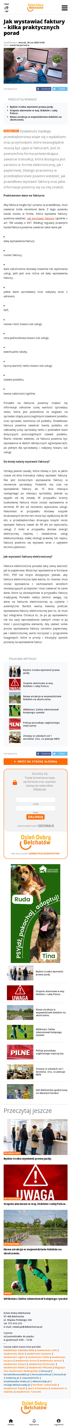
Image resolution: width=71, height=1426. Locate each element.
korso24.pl (60, 1374)
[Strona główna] (11, 1421)
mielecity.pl (12, 1377)
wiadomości (16, 1370)
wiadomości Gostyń (15, 1364)
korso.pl (46, 1370)
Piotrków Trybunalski (45, 1384)
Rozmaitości (11, 131)
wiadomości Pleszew (40, 1367)
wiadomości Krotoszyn (42, 1364)
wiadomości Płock (14, 1353)
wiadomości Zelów (38, 1357)
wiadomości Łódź (47, 1350)
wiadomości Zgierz (14, 1357)
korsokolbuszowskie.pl (17, 1374)
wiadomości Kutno (26, 1360)
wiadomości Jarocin (50, 1360)
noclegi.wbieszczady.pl (17, 1384)
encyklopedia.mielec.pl (17, 1381)
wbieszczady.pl (41, 1381)
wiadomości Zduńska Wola (19, 1350)
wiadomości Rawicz (15, 1367)
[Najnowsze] (34, 1421)
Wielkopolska (31, 1370)
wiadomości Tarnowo (28, 1391)
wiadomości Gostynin (39, 1353)
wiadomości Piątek (14, 1388)
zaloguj (35, 817)
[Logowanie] (58, 1421)
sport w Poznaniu (38, 1388)
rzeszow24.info (30, 1377)
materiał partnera (19, 45)
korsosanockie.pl (42, 1374)
